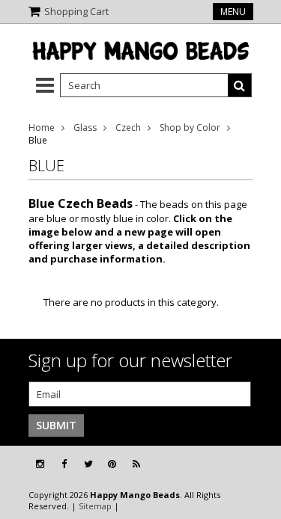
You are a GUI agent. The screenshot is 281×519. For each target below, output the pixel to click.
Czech (128, 127)
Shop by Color (190, 127)
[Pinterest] (112, 464)
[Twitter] (88, 464)
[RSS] (136, 464)
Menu (233, 11)
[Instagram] (40, 464)
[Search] (240, 85)
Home (41, 127)
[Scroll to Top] (258, 464)
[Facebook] (64, 464)
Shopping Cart (76, 11)
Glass (85, 127)
